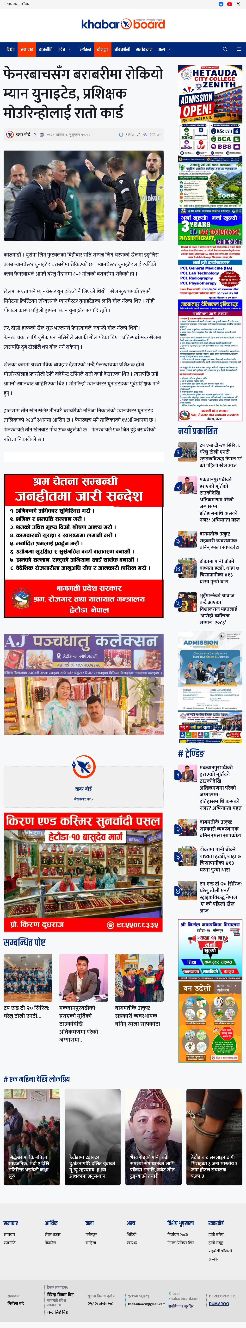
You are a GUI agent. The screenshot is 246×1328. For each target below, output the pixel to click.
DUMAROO (219, 1304)
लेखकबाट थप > (83, 799)
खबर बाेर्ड (23, 134)
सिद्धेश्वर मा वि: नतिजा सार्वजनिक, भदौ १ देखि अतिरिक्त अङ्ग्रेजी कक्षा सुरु (28, 1166)
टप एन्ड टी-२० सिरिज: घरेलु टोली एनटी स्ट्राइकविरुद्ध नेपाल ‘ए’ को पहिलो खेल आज (221, 455)
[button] (225, 49)
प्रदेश (61, 49)
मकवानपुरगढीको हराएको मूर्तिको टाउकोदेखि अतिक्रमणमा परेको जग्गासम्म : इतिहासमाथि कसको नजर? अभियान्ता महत (220, 499)
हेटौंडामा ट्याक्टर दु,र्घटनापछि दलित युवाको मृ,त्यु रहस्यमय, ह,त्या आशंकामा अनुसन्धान (92, 1166)
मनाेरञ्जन (144, 49)
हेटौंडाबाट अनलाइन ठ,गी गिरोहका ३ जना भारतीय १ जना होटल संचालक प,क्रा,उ (214, 1166)
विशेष (10, 49)
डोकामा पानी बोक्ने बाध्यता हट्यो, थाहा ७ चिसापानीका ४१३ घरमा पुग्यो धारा (219, 571)
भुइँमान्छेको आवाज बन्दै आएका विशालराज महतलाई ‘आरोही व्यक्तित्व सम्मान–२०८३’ (218, 609)
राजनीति (45, 49)
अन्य (161, 49)
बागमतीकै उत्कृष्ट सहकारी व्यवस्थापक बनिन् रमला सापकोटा (137, 1016)
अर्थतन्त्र (85, 49)
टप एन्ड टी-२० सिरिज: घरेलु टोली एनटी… (26, 1012)
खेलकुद (103, 49)
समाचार (26, 49)
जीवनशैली (122, 49)
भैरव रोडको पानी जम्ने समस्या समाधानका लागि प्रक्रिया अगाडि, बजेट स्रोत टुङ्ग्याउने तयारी (152, 1166)
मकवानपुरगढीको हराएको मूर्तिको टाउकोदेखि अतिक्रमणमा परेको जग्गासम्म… (78, 1024)
